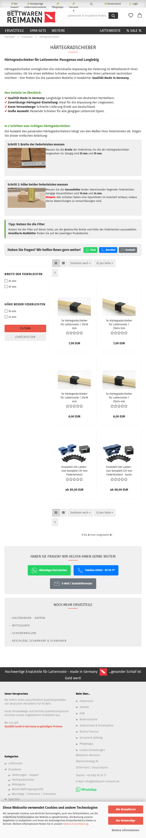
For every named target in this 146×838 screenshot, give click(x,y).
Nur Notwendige (125, 820)
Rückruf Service (89, 731)
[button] (139, 16)
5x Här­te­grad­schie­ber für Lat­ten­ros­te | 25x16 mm (74, 397)
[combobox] (80, 263)
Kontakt (130, 250)
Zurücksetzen (25, 337)
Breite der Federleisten (24, 274)
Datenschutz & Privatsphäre (96, 725)
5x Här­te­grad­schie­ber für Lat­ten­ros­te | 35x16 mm (74, 324)
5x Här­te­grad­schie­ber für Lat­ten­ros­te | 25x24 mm (119, 397)
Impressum (86, 701)
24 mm (12, 317)
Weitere (58, 31)
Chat (93, 250)
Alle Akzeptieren (126, 809)
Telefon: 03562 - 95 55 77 (100, 570)
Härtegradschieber (23, 779)
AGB (82, 713)
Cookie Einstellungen (92, 750)
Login (134, 3)
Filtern (25, 328)
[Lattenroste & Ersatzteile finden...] (113, 15)
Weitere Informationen (125, 830)
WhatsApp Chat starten (53, 570)
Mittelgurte (18, 784)
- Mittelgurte (20, 625)
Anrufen (110, 250)
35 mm (12, 286)
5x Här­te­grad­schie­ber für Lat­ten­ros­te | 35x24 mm (119, 324)
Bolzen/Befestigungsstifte (27, 789)
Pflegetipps (57, 7)
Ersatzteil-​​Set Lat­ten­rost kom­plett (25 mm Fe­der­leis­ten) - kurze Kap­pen (119, 470)
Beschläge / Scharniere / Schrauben (34, 794)
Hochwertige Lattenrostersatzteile (35, 5)
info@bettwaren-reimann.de (102, 781)
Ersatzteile (14, 31)
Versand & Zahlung (73, 7)
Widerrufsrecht (89, 719)
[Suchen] (91, 4)
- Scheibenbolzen (23, 633)
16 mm (12, 311)
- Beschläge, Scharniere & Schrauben (38, 640)
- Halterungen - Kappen (27, 618)
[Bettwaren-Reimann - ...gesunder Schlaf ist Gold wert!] (31, 17)
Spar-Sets (38, 31)
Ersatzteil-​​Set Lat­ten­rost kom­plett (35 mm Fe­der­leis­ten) (74, 470)
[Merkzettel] (130, 16)
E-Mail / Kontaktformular (77, 583)
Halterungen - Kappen (25, 775)
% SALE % (133, 31)
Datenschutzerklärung (75, 823)
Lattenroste (110, 31)
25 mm (12, 281)
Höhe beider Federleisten (25, 304)
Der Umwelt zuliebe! (14, 5)
